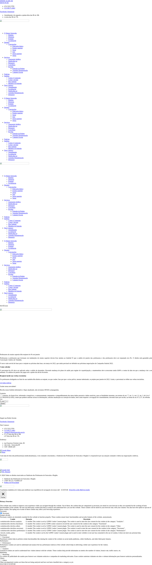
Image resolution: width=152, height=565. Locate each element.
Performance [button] (4, 541)
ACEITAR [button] (64, 490)
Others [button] (2, 558)
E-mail (2, 401)
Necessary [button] (3, 511)
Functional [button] (3, 535)
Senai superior (17, 54)
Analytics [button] (3, 547)
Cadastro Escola (17, 72)
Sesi (13, 52)
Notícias (7, 74)
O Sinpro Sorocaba (10, 33)
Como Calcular (13, 80)
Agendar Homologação (20, 70)
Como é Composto (14, 78)
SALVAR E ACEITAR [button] (8, 564)
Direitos (6, 42)
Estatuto (11, 39)
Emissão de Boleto (18, 68)
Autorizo (3, 393)
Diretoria (11, 37)
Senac (14, 55)
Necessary (5, 513)
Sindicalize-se (12, 61)
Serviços (7, 57)
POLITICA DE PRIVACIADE (79, 490)
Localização (12, 41)
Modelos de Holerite (15, 83)
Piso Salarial (12, 82)
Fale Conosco (8, 85)
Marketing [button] (3, 552)
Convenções (12, 44)
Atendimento (12, 87)
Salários (6, 76)
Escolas (10, 67)
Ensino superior (17, 48)
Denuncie (11, 63)
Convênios (11, 65)
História (10, 35)
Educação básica (17, 46)
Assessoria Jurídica (14, 59)
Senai (14, 50)
